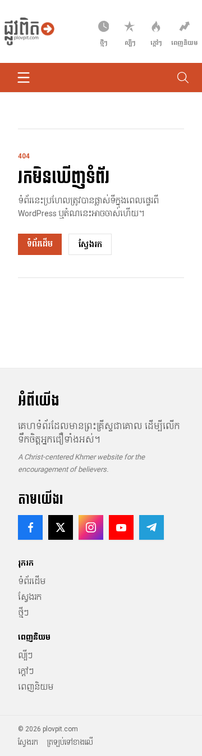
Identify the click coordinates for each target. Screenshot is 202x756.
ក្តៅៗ (26, 671)
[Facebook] (30, 527)
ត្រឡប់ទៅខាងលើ (70, 742)
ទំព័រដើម (40, 243)
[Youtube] (121, 527)
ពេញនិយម (35, 686)
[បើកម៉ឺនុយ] (23, 77)
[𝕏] (60, 527)
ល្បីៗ (25, 655)
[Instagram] (91, 527)
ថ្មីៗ (23, 612)
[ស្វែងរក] (183, 77)
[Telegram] (151, 527)
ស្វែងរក (90, 244)
